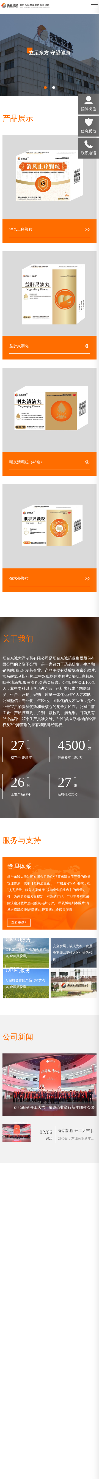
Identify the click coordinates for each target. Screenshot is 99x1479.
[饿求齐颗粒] (49, 526)
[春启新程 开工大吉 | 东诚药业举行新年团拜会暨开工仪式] (49, 1084)
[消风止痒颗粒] (49, 177)
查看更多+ (18, 923)
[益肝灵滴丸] (49, 293)
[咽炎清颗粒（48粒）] (49, 410)
